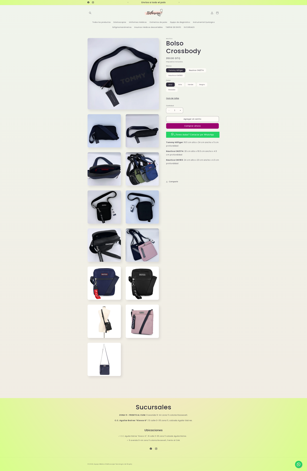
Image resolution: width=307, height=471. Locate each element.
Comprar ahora (192, 126)
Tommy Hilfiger (175, 70)
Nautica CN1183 (176, 76)
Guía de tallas (172, 98)
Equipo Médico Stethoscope (104, 464)
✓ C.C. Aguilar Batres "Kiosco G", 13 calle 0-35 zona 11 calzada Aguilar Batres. (152, 436)
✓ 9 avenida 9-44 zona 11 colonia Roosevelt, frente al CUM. (153, 440)
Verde (192, 85)
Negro (203, 85)
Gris (181, 85)
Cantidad (170, 105)
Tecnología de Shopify (123, 464)
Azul (170, 84)
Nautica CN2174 (196, 70)
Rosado (173, 90)
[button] (90, 13)
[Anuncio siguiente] (179, 2)
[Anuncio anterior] (128, 2)
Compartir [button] (173, 181)
